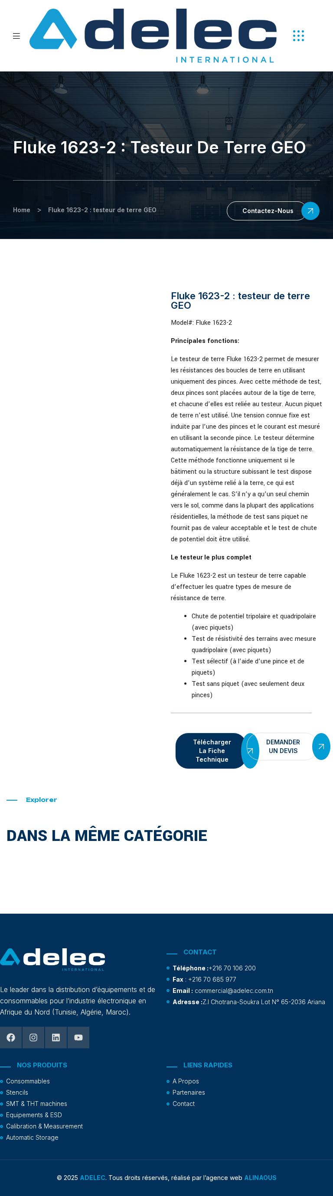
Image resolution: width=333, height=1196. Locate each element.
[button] (298, 35)
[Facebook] (11, 1037)
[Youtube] (78, 1037)
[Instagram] (33, 1037)
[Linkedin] (56, 1037)
